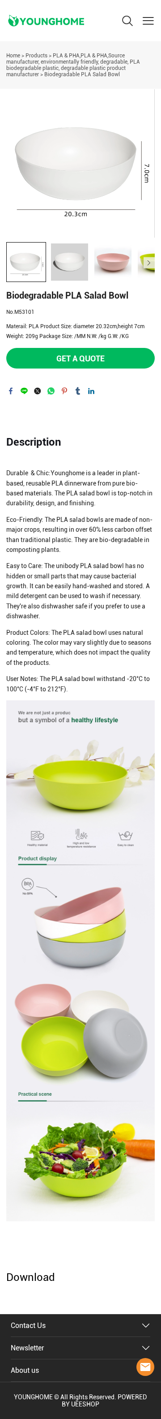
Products (36, 55)
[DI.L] (145, 1367)
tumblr (77, 390)
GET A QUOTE (80, 358)
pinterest (64, 390)
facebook (10, 390)
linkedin (91, 390)
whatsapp (51, 390)
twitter (37, 390)
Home (13, 55)
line (24, 390)
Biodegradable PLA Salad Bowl (82, 74)
